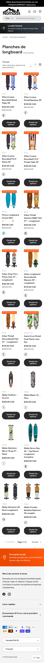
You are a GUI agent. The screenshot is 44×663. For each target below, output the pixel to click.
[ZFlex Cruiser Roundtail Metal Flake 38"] (11, 81)
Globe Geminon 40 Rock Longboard (11, 508)
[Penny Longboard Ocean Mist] (11, 199)
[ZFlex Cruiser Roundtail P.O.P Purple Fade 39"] (33, 140)
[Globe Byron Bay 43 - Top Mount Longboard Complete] (33, 432)
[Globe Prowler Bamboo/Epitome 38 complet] (33, 492)
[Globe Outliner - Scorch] (11, 379)
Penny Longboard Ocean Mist (10, 216)
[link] (9, 542)
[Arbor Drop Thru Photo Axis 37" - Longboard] (11, 258)
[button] (34, 11)
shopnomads (12, 657)
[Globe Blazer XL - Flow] (33, 379)
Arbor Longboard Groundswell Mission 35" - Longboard (32, 278)
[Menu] (40, 11)
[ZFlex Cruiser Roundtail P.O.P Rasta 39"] (11, 140)
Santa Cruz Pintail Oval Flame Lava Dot (32, 339)
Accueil (5, 37)
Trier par (5, 62)
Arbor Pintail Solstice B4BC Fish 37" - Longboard (33, 218)
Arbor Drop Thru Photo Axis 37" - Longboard (10, 277)
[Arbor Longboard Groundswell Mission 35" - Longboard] (33, 258)
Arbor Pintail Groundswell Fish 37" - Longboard (10, 339)
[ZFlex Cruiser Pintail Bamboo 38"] (33, 81)
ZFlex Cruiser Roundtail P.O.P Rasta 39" (9, 159)
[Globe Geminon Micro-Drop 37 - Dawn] (11, 432)
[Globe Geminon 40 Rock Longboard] (11, 492)
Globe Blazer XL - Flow (32, 396)
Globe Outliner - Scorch (10, 396)
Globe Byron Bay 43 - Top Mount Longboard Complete (32, 452)
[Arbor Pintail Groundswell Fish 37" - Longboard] (11, 320)
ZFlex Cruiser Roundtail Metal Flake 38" (9, 100)
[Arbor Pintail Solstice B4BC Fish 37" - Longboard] (33, 199)
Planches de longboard (18, 37)
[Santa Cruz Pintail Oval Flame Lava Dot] (33, 320)
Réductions (31, 5)
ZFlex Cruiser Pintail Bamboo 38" (33, 98)
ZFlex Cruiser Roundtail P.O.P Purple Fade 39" (31, 159)
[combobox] (22, 18)
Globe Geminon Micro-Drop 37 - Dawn (10, 451)
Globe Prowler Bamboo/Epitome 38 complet (32, 510)
